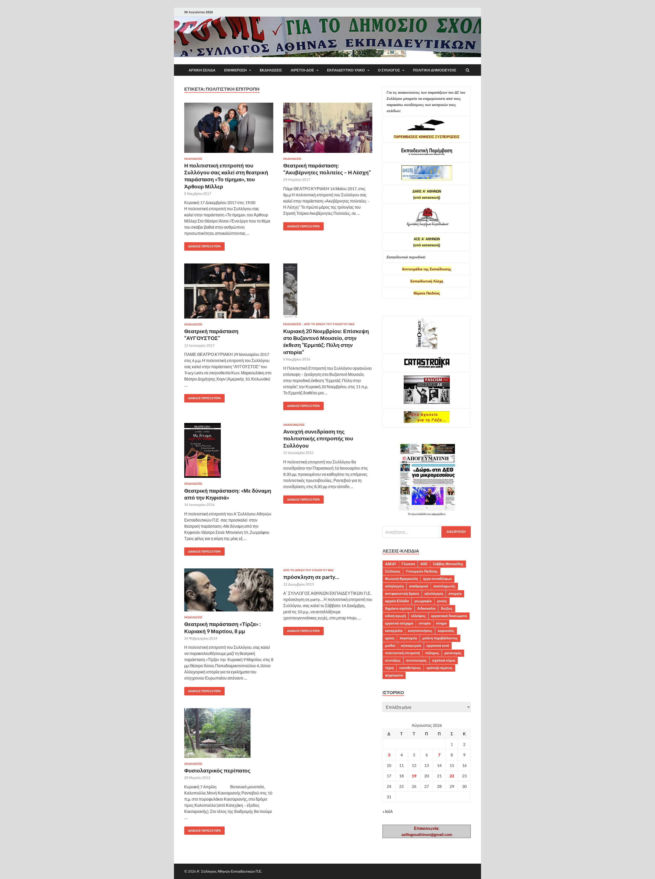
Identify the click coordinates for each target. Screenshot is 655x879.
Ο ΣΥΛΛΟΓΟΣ (389, 70)
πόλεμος (432, 653)
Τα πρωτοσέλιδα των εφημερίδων (426, 513)
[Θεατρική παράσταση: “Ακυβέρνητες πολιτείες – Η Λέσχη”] (327, 130)
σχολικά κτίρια (443, 660)
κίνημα (441, 623)
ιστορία (425, 623)
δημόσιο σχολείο (398, 608)
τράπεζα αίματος (439, 668)
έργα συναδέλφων (437, 579)
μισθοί (390, 645)
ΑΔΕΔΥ (390, 564)
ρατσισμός (453, 653)
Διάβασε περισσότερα (202, 245)
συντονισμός (416, 660)
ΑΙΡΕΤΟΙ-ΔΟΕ (302, 70)
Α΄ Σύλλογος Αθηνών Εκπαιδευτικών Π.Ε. (229, 871)
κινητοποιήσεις (420, 631)
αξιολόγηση (433, 593)
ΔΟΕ (424, 564)
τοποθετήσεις (410, 668)
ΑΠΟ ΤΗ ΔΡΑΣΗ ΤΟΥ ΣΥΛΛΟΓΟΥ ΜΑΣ (329, 324)
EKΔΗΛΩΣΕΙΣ (271, 70)
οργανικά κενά (438, 645)
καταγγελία (393, 631)
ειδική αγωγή (395, 616)
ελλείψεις (418, 616)
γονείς (442, 601)
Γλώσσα (408, 564)
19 (414, 775)
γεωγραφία (423, 601)
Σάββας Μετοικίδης (448, 564)
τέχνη (389, 668)
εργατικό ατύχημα (399, 623)
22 (452, 775)
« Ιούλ (388, 811)
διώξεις (447, 608)
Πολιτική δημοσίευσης (434, 70)
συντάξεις (393, 660)
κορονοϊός (446, 631)
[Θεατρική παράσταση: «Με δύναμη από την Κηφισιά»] (228, 452)
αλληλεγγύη (394, 586)
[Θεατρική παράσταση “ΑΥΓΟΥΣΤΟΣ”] (228, 293)
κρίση (389, 638)
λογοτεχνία (408, 638)
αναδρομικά (418, 586)
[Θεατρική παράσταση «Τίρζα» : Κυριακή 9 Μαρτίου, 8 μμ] (228, 592)
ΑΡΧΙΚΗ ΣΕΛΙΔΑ (202, 70)
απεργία (455, 593)
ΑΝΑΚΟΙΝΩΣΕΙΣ (294, 425)
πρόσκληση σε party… (311, 577)
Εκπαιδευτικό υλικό (346, 70)
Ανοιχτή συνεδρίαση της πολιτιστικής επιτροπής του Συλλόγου (318, 438)
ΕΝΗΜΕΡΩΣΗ (235, 70)
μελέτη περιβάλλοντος (440, 638)
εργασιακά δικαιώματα (449, 616)
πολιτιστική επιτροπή (402, 653)
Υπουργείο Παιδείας (422, 571)
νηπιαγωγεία (411, 645)
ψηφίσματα (394, 675)
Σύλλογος (392, 571)
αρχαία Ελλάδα (397, 601)
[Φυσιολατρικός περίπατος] (228, 735)
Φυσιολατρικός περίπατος (217, 770)
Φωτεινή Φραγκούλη (401, 579)
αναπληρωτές (444, 586)
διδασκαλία (426, 608)
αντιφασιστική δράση (402, 593)
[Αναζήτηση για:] (427, 532)
